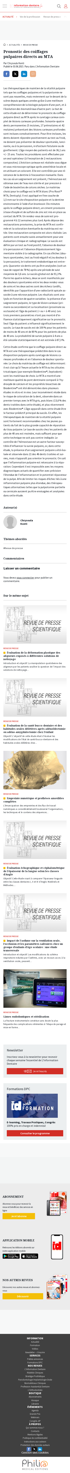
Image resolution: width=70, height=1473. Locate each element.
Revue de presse (30, 45)
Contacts (35, 1431)
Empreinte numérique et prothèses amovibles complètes (33, 800)
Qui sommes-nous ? (35, 1427)
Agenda (35, 1410)
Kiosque (35, 1400)
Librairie (35, 1403)
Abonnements (35, 1396)
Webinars (35, 1417)
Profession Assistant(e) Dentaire (35, 1386)
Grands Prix (35, 1413)
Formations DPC (35, 1362)
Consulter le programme (35, 1133)
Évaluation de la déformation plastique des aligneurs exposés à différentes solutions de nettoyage (31, 656)
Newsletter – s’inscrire (35, 1352)
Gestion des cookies (35, 1452)
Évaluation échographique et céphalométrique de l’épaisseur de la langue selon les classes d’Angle (34, 871)
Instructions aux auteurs (35, 1441)
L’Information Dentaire (35, 1369)
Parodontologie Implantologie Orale (35, 1379)
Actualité (35, 1341)
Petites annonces (35, 1359)
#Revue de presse (13, 548)
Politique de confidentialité (35, 1438)
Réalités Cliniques (35, 1372)
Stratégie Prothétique (35, 1376)
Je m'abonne (19, 1216)
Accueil (4, 44)
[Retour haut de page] (63, 1464)
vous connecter (25, 577)
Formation (35, 1345)
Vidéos (35, 1348)
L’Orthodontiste (35, 1390)
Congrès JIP (35, 1421)
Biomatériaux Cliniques (35, 1383)
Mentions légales (35, 1434)
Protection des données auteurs (35, 1445)
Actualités (14, 45)
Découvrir (23, 1296)
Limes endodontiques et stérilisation (26, 1016)
